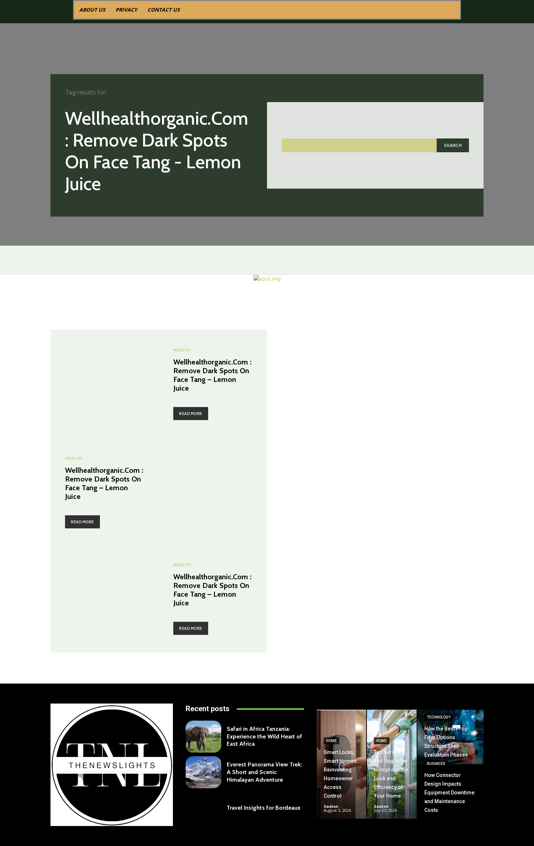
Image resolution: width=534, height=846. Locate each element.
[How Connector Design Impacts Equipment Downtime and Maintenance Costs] (450, 792)
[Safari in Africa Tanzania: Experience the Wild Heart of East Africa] (203, 737)
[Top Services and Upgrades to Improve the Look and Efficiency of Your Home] (391, 764)
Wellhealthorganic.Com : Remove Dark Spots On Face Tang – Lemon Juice (212, 375)
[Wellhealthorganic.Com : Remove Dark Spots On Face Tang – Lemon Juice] (104, 384)
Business (436, 764)
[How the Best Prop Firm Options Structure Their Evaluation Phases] (450, 737)
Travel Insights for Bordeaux (263, 807)
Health (181, 350)
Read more (190, 413)
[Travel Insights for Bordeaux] (203, 808)
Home (331, 741)
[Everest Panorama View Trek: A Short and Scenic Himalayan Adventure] (203, 772)
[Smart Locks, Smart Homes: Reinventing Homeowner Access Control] (341, 764)
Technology (438, 717)
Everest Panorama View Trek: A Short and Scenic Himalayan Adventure (264, 772)
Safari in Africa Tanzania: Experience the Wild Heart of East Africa (264, 736)
